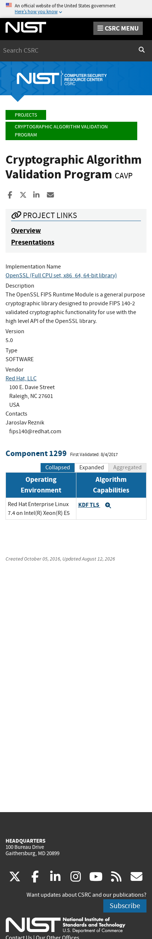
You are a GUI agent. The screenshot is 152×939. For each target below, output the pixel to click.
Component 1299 (36, 453)
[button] (108, 505)
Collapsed (57, 467)
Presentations (32, 242)
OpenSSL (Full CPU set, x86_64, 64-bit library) (61, 275)
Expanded (91, 467)
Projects (26, 114)
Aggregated (127, 467)
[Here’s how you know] (76, 9)
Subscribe (125, 905)
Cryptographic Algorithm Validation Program (61, 130)
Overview (26, 230)
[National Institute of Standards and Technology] (65, 924)
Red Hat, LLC (21, 378)
